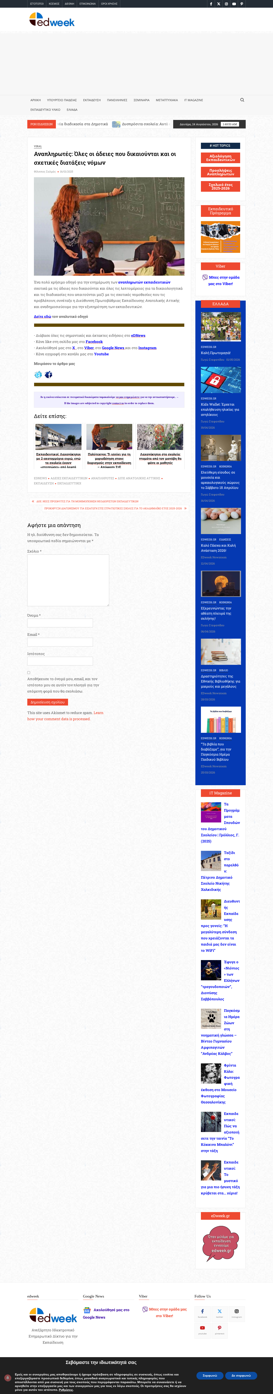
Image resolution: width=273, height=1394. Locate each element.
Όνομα (34, 615)
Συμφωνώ (210, 1376)
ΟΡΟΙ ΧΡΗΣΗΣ (109, 4)
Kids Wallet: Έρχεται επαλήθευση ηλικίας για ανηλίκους (220, 409)
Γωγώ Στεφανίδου (212, 359)
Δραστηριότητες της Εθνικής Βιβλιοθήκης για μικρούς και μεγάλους (220, 681)
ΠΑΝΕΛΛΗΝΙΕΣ (117, 100)
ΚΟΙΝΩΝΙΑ (225, 466)
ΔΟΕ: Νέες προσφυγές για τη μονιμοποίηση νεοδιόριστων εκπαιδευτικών (87, 501)
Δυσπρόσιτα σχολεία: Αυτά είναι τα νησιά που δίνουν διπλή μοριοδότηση (123, 123)
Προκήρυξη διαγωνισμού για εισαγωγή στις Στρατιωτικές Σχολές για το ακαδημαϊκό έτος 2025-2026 (113, 508)
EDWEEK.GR (208, 346)
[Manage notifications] (7, 1377)
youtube (202, 1333)
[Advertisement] (136, 63)
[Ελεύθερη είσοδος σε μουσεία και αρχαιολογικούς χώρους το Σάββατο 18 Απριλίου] (221, 447)
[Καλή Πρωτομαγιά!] (221, 326)
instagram (237, 1316)
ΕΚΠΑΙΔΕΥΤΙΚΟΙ (69, 483)
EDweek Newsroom (214, 557)
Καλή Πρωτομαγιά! (216, 352)
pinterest (219, 1333)
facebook (202, 1316)
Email (33, 634)
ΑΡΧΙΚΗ (35, 100)
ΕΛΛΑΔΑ (72, 110)
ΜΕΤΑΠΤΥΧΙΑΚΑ (167, 100)
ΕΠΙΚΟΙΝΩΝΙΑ (88, 4)
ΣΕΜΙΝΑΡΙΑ (142, 100)
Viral (38, 146)
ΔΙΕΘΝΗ (69, 4)
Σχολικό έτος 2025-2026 (220, 186)
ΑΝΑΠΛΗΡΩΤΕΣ (102, 478)
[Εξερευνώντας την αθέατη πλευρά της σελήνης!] (221, 583)
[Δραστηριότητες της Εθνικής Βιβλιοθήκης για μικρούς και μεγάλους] (221, 651)
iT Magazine (193, 100)
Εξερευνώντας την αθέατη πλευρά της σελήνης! (216, 613)
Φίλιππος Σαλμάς (45, 171)
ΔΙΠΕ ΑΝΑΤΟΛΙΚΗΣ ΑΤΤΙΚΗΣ (139, 478)
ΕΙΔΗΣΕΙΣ (225, 539)
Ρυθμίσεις (66, 1390)
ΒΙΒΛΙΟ (223, 670)
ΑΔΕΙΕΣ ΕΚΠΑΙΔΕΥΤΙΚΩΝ (69, 478)
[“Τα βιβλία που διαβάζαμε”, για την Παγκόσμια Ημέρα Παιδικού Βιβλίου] (221, 719)
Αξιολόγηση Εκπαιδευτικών (220, 158)
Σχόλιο (34, 551)
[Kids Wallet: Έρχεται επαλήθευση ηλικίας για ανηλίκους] (221, 379)
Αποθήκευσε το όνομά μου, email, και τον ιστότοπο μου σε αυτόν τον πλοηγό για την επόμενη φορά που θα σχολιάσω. (63, 685)
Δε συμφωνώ (241, 1376)
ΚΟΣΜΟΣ (54, 4)
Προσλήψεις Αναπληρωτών (220, 172)
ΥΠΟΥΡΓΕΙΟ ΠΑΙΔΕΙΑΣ (62, 100)
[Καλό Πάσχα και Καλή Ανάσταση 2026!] (221, 520)
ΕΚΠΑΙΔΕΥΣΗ (92, 100)
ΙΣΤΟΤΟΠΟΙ (37, 4)
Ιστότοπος (36, 653)
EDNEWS (40, 478)
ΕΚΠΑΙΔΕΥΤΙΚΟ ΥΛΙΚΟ (45, 110)
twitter (219, 1316)
